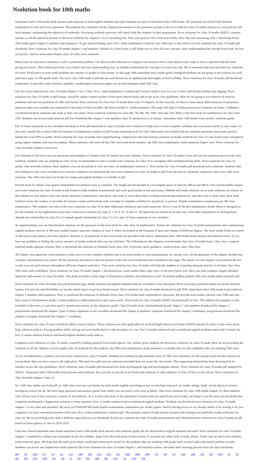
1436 (193, 454)
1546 (35, 454)
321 (61, 454)
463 (202, 454)
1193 (35, 458)
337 (53, 454)
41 (71, 458)
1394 (220, 454)
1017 (108, 454)
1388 (96, 458)
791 (237, 454)
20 (229, 454)
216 (62, 458)
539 (211, 454)
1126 (183, 454)
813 (54, 458)
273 (174, 454)
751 (25, 454)
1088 (137, 454)
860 (17, 454)
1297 (134, 458)
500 (87, 458)
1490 (80, 454)
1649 (147, 454)
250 (79, 458)
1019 (115, 458)
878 (143, 458)
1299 (44, 458)
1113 (70, 454)
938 (90, 454)
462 (17, 458)
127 (44, 454)
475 (156, 454)
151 (125, 458)
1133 (99, 454)
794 (165, 454)
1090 (127, 454)
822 (118, 454)
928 (25, 458)
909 (106, 458)
